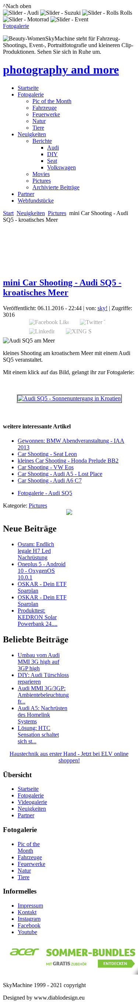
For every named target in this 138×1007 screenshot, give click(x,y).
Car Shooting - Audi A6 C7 (50, 480)
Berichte (42, 141)
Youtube (27, 932)
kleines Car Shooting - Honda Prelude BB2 (68, 460)
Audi (53, 147)
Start (8, 213)
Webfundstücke (36, 200)
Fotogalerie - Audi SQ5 (45, 493)
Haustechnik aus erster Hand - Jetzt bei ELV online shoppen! (69, 757)
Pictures (41, 181)
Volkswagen (61, 167)
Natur (39, 121)
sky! (102, 308)
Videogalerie (32, 802)
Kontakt (27, 912)
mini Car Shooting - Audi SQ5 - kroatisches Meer (62, 287)
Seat (52, 161)
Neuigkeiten (32, 134)
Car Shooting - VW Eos (46, 467)
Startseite (28, 88)
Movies (41, 174)
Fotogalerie (16, 26)
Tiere (38, 127)
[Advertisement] (46, 234)
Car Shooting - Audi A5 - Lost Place (60, 474)
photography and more (61, 69)
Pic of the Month (51, 101)
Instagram (29, 919)
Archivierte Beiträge (55, 187)
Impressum (30, 905)
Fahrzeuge (44, 108)
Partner (26, 194)
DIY (52, 154)
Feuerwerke (46, 114)
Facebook (29, 925)
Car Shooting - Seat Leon (47, 454)
